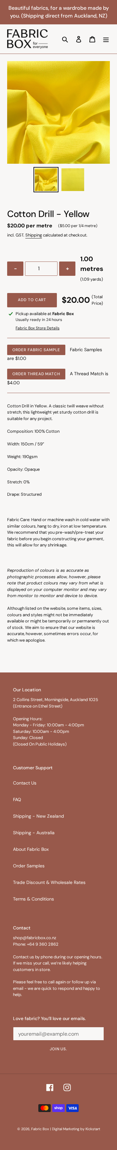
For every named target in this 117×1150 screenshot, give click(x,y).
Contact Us (24, 783)
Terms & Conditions (33, 899)
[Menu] (106, 38)
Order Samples (29, 866)
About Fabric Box (31, 849)
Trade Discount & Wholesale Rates (49, 882)
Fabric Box (40, 1129)
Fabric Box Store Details (37, 328)
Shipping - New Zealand (38, 816)
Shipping (33, 235)
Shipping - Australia (34, 833)
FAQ (17, 799)
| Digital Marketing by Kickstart (75, 1129)
